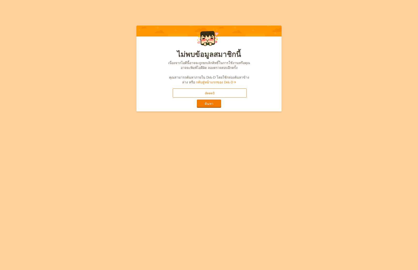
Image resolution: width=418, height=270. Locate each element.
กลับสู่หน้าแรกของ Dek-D (215, 82)
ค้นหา (209, 104)
